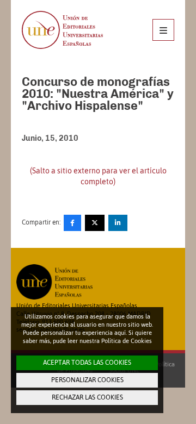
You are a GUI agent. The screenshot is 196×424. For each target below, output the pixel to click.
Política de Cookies (126, 341)
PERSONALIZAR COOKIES (87, 380)
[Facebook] (72, 223)
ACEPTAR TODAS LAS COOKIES (87, 362)
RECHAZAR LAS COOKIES (87, 397)
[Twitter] (94, 223)
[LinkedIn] (118, 223)
